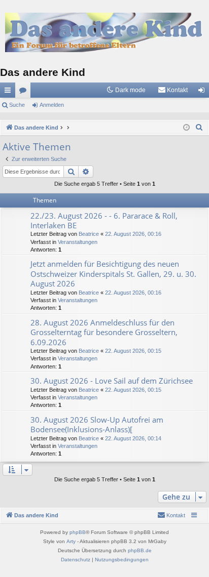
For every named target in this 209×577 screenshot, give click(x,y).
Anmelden (52, 105)
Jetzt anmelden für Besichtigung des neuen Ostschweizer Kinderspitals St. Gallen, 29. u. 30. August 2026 (113, 273)
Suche (17, 105)
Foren (24, 92)
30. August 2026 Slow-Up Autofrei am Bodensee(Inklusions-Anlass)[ (96, 424)
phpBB (77, 532)
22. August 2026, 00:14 (133, 438)
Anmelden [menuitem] (203, 92)
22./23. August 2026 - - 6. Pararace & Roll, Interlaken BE (104, 220)
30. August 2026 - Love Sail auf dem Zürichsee (111, 381)
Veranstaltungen (77, 242)
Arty (71, 541)
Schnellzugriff (9, 92)
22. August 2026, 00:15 (133, 351)
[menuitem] (173, 90)
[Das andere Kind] (104, 32)
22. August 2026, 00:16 (133, 234)
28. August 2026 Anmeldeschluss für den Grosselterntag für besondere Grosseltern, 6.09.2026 (104, 332)
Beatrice (89, 234)
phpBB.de (140, 550)
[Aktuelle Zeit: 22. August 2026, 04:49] (186, 128)
